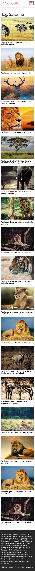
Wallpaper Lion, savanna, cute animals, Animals (17, 313)
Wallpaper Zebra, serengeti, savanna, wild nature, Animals (16, 403)
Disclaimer (29, 567)
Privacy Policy (20, 567)
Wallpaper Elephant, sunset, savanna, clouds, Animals (16, 192)
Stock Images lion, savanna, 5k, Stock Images (16, 523)
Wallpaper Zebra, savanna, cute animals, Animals (14, 43)
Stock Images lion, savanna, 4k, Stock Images (16, 493)
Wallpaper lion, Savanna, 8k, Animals (16, 132)
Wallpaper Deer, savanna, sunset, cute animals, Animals (16, 102)
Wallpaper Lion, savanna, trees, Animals (17, 432)
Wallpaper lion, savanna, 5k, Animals (16, 73)
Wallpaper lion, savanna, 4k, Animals (16, 342)
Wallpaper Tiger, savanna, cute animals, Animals (17, 223)
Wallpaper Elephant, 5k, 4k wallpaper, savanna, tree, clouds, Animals (16, 162)
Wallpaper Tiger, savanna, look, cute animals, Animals (15, 282)
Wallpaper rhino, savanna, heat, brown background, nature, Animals (16, 372)
